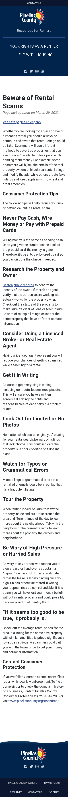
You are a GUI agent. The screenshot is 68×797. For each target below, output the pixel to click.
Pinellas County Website (22, 783)
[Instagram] (37, 71)
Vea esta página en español (22, 122)
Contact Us (34, 3)
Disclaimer (16, 792)
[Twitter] (32, 71)
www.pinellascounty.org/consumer (33, 701)
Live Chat (53, 792)
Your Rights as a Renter (34, 46)
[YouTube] (42, 71)
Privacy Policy (51, 783)
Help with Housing (34, 55)
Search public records (18, 285)
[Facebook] (26, 71)
